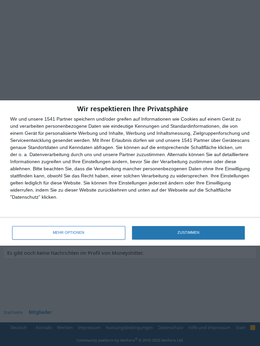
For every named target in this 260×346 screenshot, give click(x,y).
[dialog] (130, 173)
